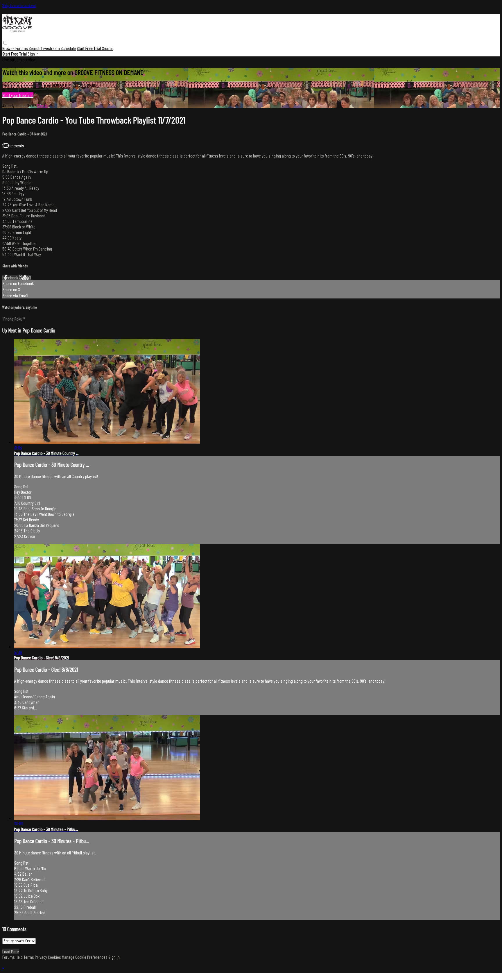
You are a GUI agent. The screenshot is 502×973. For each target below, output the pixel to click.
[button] (5, 42)
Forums (22, 48)
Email (26, 277)
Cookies (55, 957)
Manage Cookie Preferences (85, 957)
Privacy (41, 957)
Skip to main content (19, 5)
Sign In (33, 53)
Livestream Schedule (58, 48)
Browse (8, 48)
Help (20, 957)
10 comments (13, 145)
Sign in (107, 48)
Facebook (10, 277)
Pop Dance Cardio (14, 134)
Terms (29, 957)
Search (35, 48)
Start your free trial (17, 95)
